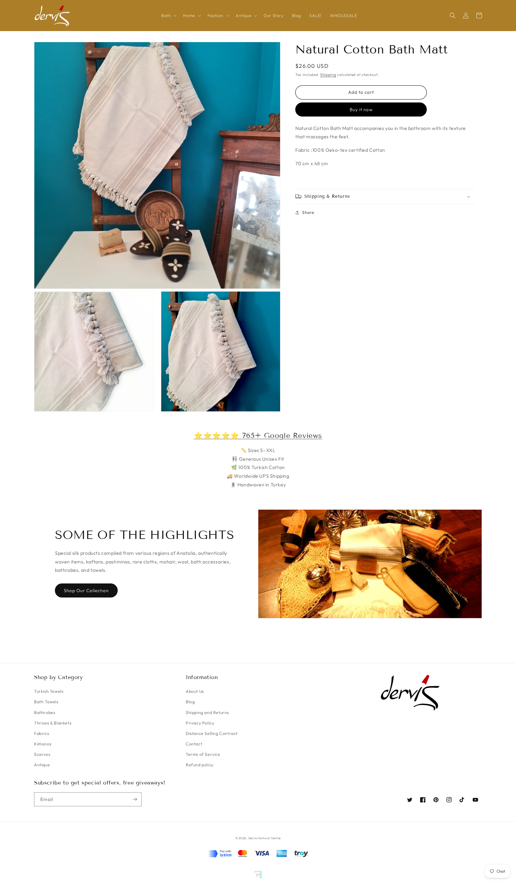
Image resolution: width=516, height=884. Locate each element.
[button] (168, 15)
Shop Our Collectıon (86, 590)
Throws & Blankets (52, 723)
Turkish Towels (48, 691)
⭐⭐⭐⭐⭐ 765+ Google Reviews (258, 435)
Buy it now (361, 109)
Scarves (42, 754)
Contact (194, 744)
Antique (42, 764)
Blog (190, 701)
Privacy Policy (200, 723)
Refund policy (200, 764)
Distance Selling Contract (212, 733)
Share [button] (308, 212)
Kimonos (42, 744)
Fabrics (41, 733)
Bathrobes (44, 712)
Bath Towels (46, 701)
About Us (195, 691)
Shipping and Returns (207, 712)
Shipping (328, 74)
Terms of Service (203, 754)
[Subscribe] (134, 799)
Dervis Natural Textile (264, 838)
